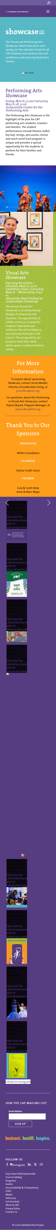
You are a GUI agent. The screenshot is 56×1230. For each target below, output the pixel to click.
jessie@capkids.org (27, 390)
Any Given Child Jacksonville (20, 1174)
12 (36, 207)
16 (46, 207)
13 (38, 207)
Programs (11, 1181)
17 (49, 207)
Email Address (15, 1111)
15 (43, 207)
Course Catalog (14, 1177)
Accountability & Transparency (22, 1188)
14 (41, 207)
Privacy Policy (13, 1208)
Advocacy (11, 1198)
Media (9, 1194)
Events (9, 1184)
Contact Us (11, 1212)
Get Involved (12, 1201)
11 (33, 207)
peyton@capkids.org (27, 409)
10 (30, 207)
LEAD (8, 1191)
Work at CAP (12, 1205)
